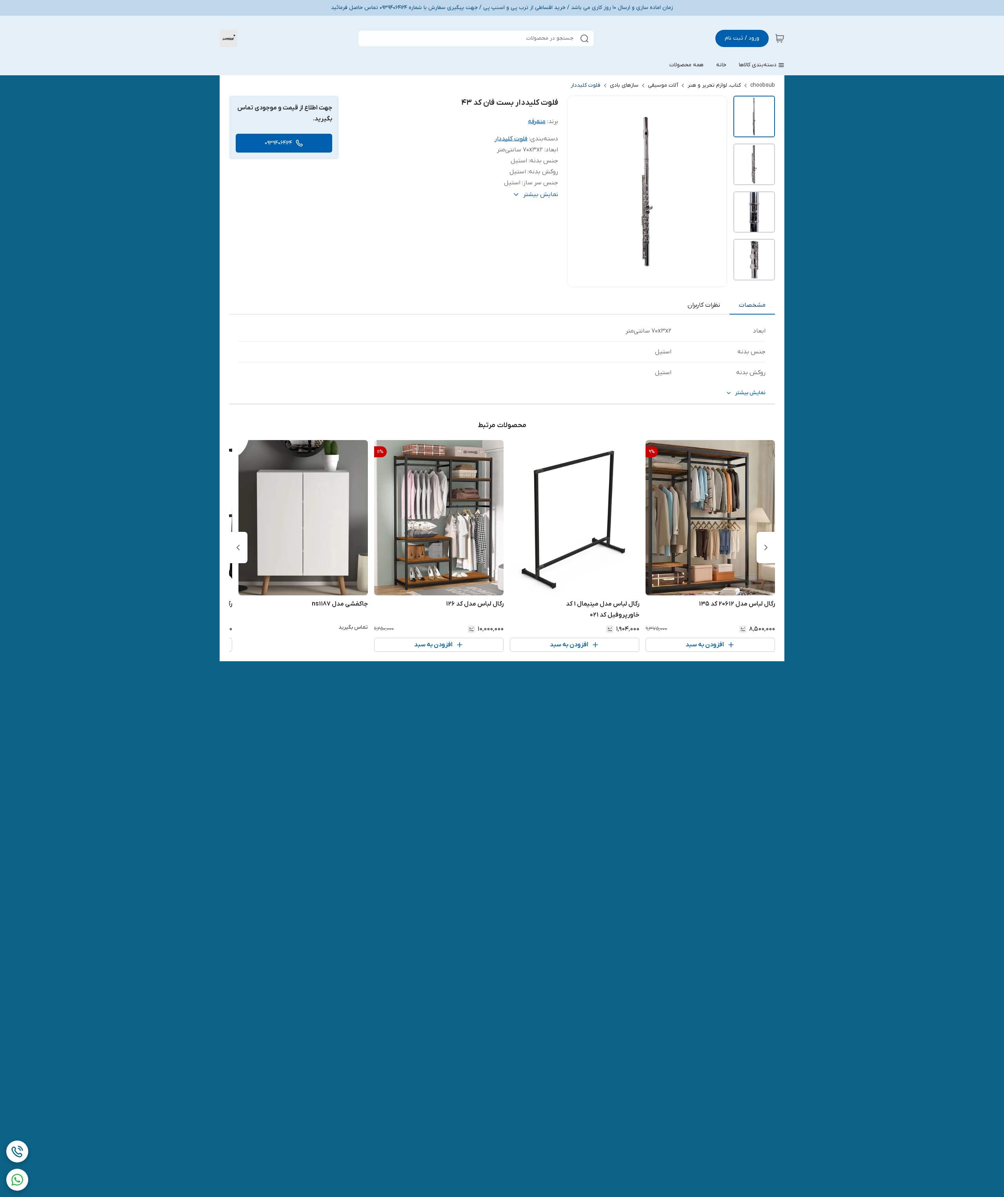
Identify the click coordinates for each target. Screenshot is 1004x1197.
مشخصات (752, 305)
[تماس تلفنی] (17, 1151)
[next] (238, 547)
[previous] (766, 547)
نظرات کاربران (704, 305)
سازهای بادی (624, 85)
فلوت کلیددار (585, 85)
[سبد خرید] (779, 38)
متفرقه (537, 122)
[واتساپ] (17, 1180)
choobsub (762, 85)
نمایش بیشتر (750, 393)
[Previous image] (579, 191)
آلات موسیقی (663, 85)
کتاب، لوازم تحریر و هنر (714, 85)
